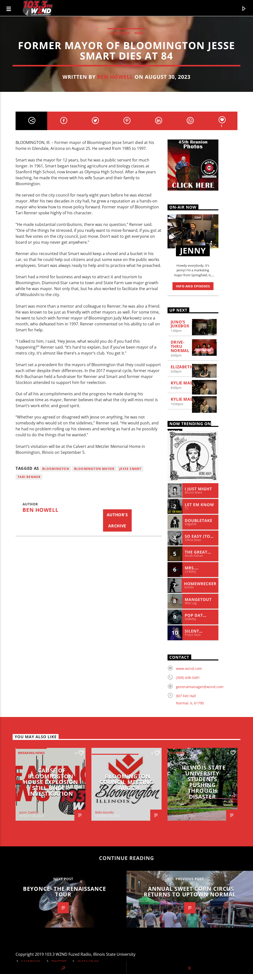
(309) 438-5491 (188, 677)
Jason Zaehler (29, 812)
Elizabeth (182, 367)
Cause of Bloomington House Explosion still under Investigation (50, 782)
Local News (119, 33)
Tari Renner (29, 477)
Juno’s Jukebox (180, 324)
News (139, 33)
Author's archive (117, 520)
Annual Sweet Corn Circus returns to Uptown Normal (190, 891)
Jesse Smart (130, 469)
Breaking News (31, 753)
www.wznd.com (189, 668)
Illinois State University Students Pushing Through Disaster (204, 782)
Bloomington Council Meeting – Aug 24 (126, 782)
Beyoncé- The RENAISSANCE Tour (64, 891)
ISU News (177, 753)
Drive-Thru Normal (180, 346)
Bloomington (55, 469)
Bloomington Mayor (94, 469)
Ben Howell (115, 76)
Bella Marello (104, 812)
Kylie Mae (182, 383)
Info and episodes (193, 286)
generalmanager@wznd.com (199, 686)
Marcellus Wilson (183, 812)
